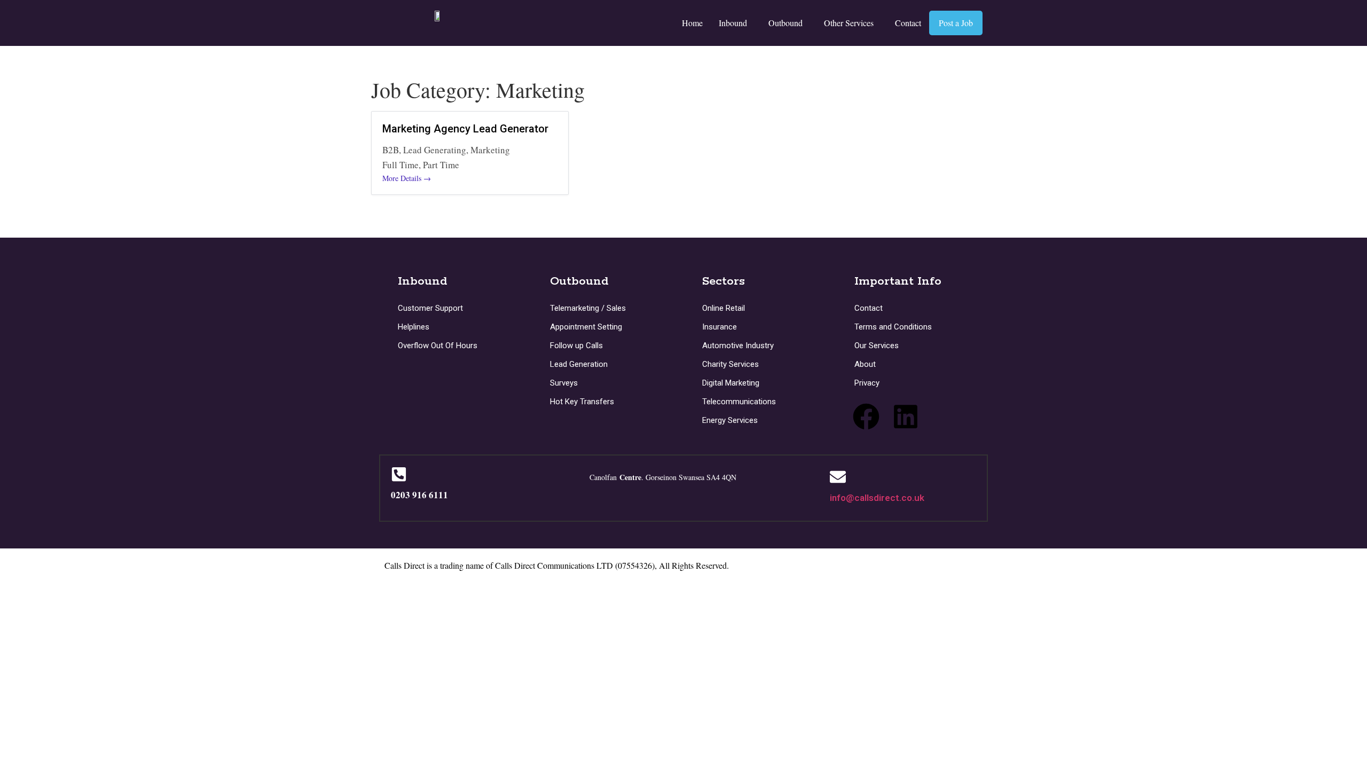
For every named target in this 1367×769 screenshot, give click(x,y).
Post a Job (956, 22)
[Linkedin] (905, 416)
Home (692, 22)
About (865, 364)
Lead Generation (579, 364)
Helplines (413, 327)
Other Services (849, 22)
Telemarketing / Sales (588, 308)
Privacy (866, 383)
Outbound (785, 22)
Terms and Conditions (893, 327)
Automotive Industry (738, 345)
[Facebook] (866, 416)
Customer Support (430, 308)
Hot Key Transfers (582, 401)
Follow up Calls (576, 345)
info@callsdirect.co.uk (877, 497)
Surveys (564, 383)
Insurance (719, 327)
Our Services (876, 345)
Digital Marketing (730, 383)
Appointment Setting (586, 327)
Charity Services (730, 364)
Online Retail (723, 308)
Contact (908, 22)
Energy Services (730, 420)
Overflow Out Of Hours (437, 345)
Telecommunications (739, 401)
